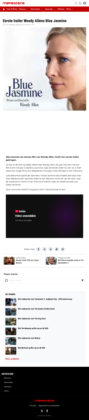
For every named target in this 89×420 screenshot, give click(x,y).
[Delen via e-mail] (63, 249)
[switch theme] (80, 3)
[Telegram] (50, 249)
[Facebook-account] (47, 411)
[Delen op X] (44, 249)
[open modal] (84, 3)
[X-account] (42, 411)
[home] (4, 9)
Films (68, 9)
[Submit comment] (82, 280)
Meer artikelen (12, 359)
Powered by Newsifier (44, 415)
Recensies (35, 9)
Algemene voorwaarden (49, 406)
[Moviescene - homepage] (14, 3)
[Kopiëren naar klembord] (56, 249)
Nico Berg (12, 24)
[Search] (76, 3)
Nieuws (22, 9)
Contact (32, 406)
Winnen (61, 9)
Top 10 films (12, 9)
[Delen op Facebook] (38, 249)
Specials (49, 9)
